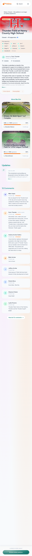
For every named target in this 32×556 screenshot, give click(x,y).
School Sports (6, 91)
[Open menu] (28, 4)
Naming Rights (16, 91)
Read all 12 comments (16, 317)
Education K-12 (6, 19)
